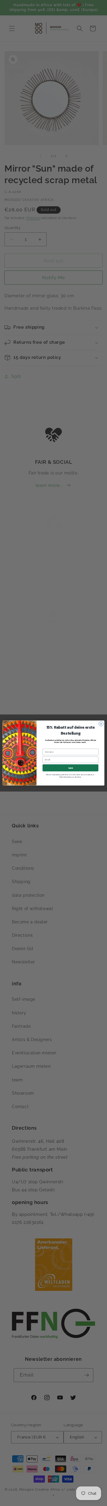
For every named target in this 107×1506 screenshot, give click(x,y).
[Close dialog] (101, 724)
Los (70, 768)
